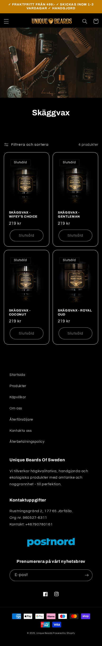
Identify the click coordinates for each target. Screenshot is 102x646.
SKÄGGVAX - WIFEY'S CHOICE (23, 214)
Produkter (17, 386)
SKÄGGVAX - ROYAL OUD (75, 312)
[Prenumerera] (86, 575)
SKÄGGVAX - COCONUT (20, 312)
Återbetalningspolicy (27, 441)
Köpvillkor (17, 397)
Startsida (17, 375)
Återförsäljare (21, 419)
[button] (6, 21)
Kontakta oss (20, 430)
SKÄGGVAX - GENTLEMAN (69, 214)
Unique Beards (44, 633)
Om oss (15, 408)
